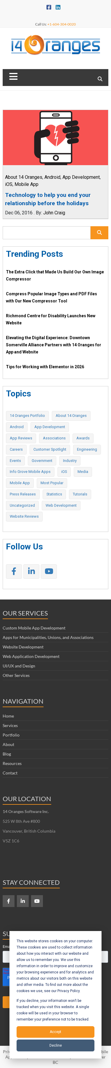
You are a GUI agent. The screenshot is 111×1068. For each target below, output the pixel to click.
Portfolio (11, 734)
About (8, 744)
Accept (55, 1032)
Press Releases (23, 494)
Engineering (87, 449)
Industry (70, 460)
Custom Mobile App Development (34, 627)
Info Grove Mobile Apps (30, 471)
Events (15, 460)
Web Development (61, 505)
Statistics (54, 494)
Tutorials (80, 494)
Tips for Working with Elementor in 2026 (45, 366)
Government (42, 460)
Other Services (16, 675)
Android (52, 177)
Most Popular (52, 483)
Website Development (23, 646)
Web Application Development (31, 656)
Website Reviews (24, 516)
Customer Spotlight (49, 449)
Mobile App (26, 184)
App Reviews (21, 438)
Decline (55, 1045)
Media (83, 471)
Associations (54, 438)
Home (8, 715)
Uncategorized (22, 505)
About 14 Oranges (23, 177)
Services (10, 725)
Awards (83, 438)
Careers (16, 449)
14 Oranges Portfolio (27, 415)
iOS (8, 184)
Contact (10, 772)
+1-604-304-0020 (61, 24)
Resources (12, 763)
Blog (7, 753)
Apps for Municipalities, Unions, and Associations (48, 637)
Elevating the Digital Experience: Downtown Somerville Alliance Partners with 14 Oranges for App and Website (53, 344)
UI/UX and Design (19, 665)
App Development (81, 177)
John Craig (54, 213)
